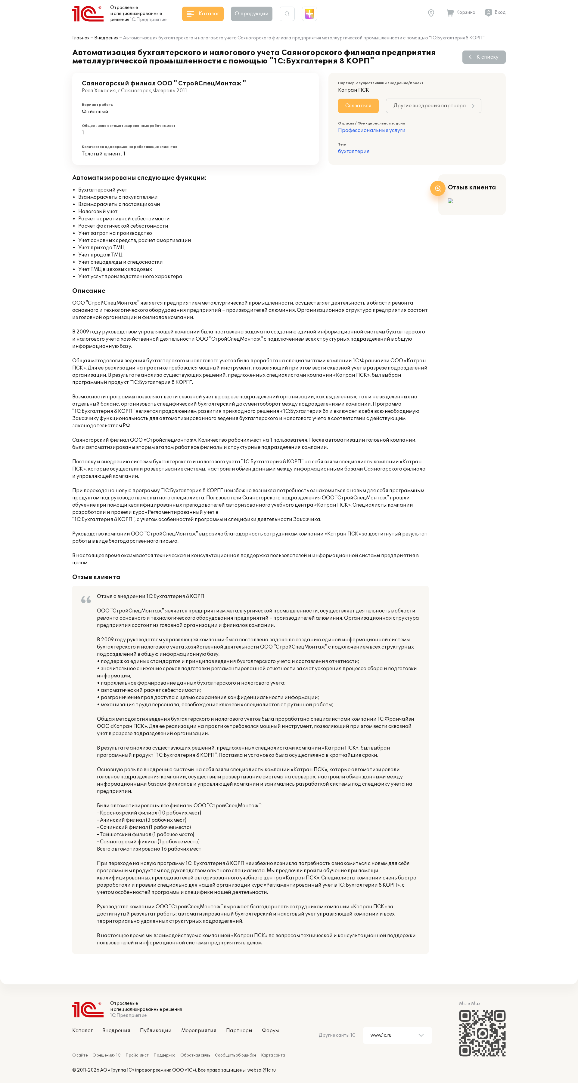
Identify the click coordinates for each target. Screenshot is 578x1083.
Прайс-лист (137, 1055)
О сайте (80, 1055)
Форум (270, 1031)
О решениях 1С (106, 1055)
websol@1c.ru (261, 1070)
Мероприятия (198, 1031)
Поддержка (165, 1055)
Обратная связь (195, 1055)
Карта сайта (273, 1055)
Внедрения (106, 38)
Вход (500, 12)
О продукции (252, 14)
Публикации (156, 1031)
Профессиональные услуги (372, 130)
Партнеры (239, 1031)
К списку (488, 57)
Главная (80, 38)
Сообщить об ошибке (235, 1055)
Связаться (358, 106)
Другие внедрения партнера (429, 106)
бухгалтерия (354, 152)
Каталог (82, 1031)
